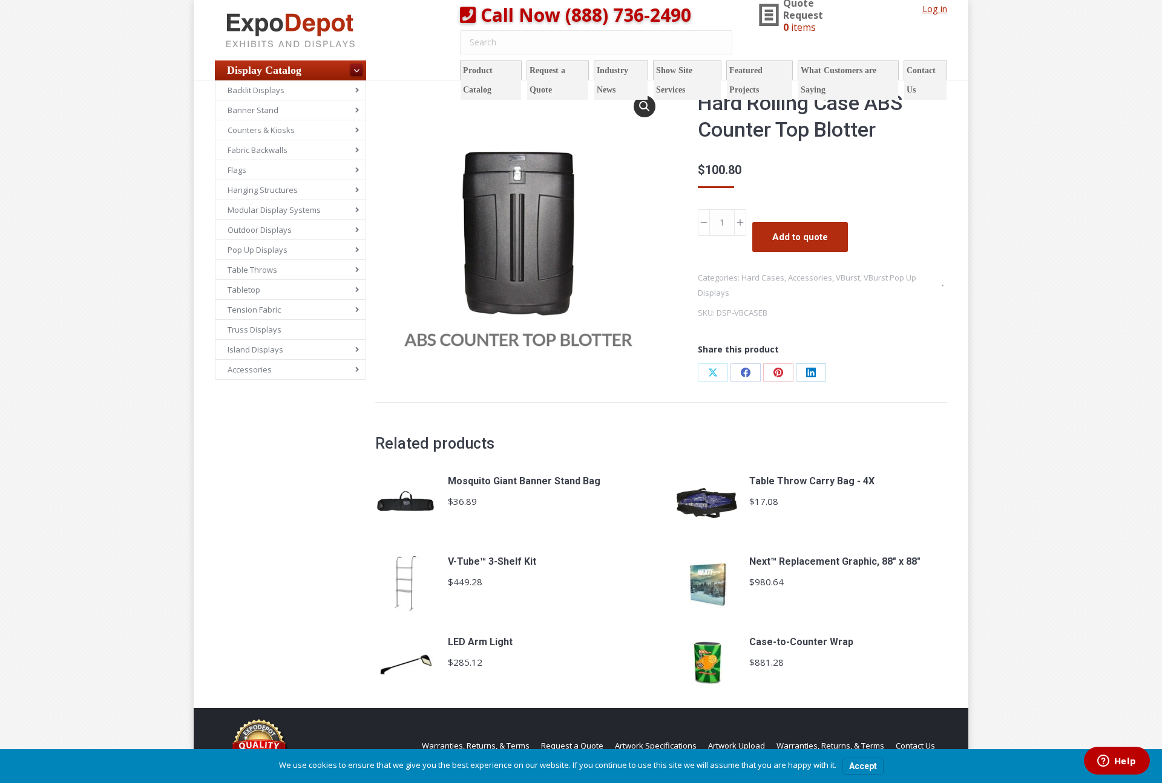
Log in (934, 8)
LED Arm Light (480, 642)
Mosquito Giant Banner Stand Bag (524, 481)
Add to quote (800, 237)
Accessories (810, 277)
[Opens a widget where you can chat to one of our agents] (1116, 762)
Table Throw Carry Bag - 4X (812, 481)
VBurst (848, 277)
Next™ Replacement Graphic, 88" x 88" (835, 561)
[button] (644, 106)
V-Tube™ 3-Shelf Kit (492, 561)
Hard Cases (762, 277)
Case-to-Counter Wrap (801, 642)
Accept (863, 766)
